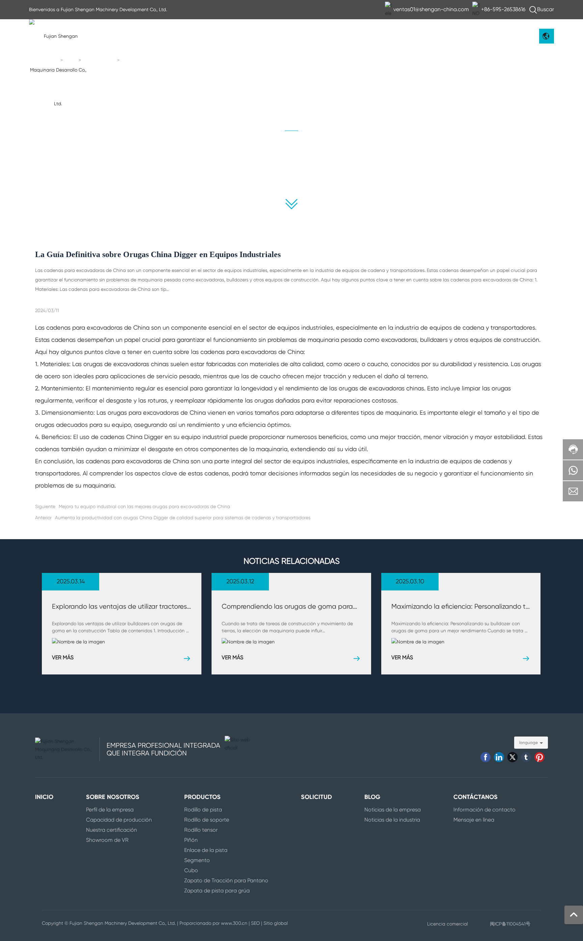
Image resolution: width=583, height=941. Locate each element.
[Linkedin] (499, 757)
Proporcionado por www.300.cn (213, 923)
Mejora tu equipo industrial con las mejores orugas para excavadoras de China (144, 506)
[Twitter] (512, 757)
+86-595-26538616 (503, 9)
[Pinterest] (539, 757)
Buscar (545, 9)
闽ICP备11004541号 (510, 923)
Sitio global (275, 923)
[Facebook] (485, 757)
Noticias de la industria (342, 164)
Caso (342, 177)
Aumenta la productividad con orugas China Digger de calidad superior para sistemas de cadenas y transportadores (182, 517)
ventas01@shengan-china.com (431, 9)
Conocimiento (100, 60)
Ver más (63, 657)
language (528, 742)
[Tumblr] (526, 757)
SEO (255, 923)
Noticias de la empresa (241, 164)
